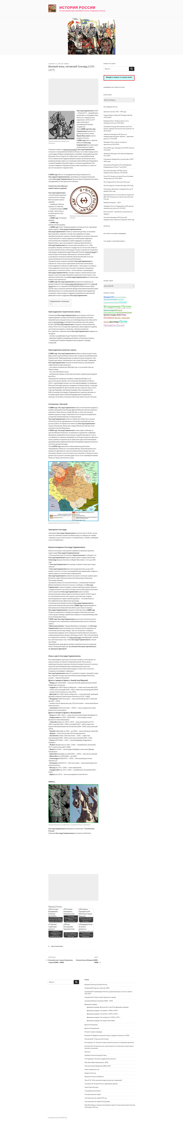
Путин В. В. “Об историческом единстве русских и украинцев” (103, 1080)
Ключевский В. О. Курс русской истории (97, 1039)
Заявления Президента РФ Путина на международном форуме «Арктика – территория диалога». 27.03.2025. (119, 136)
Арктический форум (111, 299)
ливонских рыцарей (70, 149)
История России (77, 7)
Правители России (90, 1073)
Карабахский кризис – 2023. (112, 202)
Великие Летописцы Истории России (96, 984)
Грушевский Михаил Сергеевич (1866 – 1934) (99, 1001)
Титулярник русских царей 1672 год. (96, 1098)
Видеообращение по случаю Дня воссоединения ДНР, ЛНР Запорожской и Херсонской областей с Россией (119, 197)
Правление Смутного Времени (94, 1076)
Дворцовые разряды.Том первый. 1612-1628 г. (101, 1020)
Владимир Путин (117, 306)
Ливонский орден (75, 637)
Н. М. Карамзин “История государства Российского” (100, 1059)
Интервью (109, 317)
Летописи (87, 1052)
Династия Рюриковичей (92, 1028)
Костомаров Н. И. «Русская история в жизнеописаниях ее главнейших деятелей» (109, 1042)
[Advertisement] (73, 91)
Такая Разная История (91, 1087)
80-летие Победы (120, 297)
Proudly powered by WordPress (57, 1117)
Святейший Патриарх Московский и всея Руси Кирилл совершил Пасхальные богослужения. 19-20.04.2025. (119, 129)
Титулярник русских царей (93, 1094)
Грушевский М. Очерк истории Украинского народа (100, 997)
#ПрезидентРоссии (110, 312)
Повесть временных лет (92, 1069)
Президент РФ (109, 297)
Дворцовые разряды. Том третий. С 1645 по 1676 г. (102, 1014)
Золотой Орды (59, 322)
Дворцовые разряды (91, 1004)
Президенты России (114, 325)
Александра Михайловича (74, 284)
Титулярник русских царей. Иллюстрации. (97, 1101)
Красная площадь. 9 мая (112, 315)
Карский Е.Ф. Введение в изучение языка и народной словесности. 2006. (107, 1035)
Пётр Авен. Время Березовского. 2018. (96, 1062)
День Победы (114, 322)
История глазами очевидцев (93, 1032)
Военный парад (109, 310)
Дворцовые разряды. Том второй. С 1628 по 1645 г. (102, 1010)
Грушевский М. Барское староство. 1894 (97, 988)
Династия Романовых (91, 1024)
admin (66, 63)
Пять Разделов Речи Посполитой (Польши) (117, 182)
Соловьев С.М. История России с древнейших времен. (101, 1083)
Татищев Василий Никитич (93, 1091)
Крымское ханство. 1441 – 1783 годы (115, 111)
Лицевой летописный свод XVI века (95, 1055)
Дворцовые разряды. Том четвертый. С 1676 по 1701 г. (103, 1017)
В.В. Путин (118, 310)
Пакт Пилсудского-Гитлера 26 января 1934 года (118, 185)
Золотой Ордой (90, 252)
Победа (123, 315)
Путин (123, 321)
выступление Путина (124, 312)
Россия (123, 302)
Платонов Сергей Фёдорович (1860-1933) (98, 1066)
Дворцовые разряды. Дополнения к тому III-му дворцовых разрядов (107, 1007)
